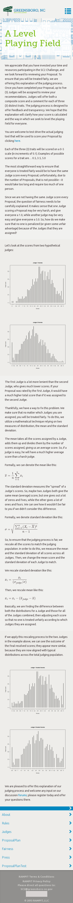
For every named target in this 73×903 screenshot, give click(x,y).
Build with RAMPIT (36, 894)
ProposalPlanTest (14, 866)
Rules (5, 823)
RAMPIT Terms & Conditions (36, 876)
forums (22, 795)
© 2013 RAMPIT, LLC (36, 900)
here (17, 140)
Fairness (7, 849)
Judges (6, 831)
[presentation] (14, 475)
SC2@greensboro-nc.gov (36, 889)
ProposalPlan (11, 840)
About (6, 814)
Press (6, 857)
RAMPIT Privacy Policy (36, 881)
